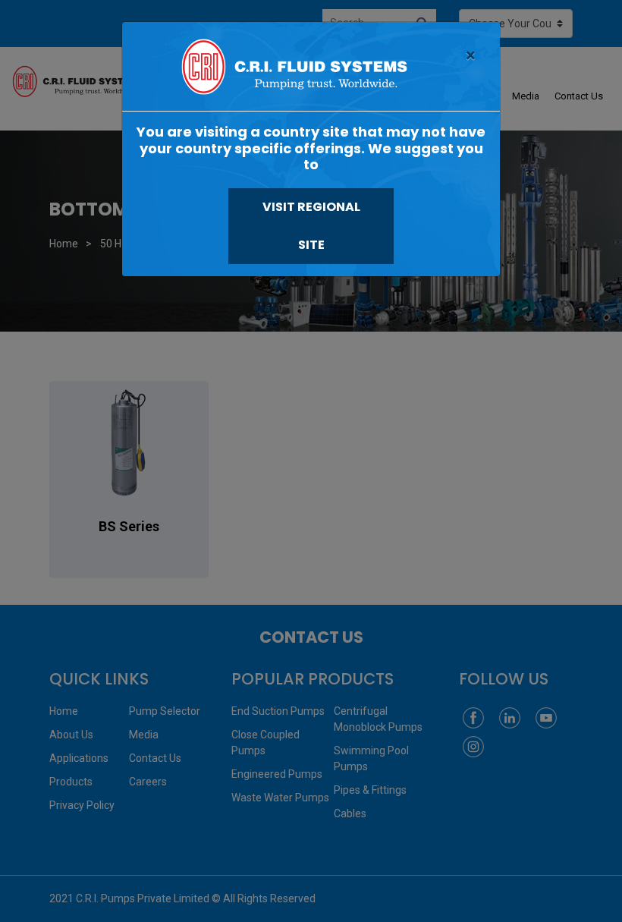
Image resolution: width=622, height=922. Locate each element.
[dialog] (311, 461)
